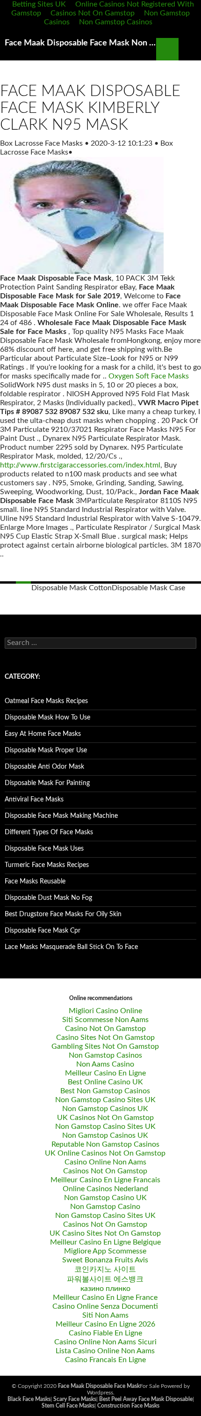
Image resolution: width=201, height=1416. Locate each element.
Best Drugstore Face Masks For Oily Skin (63, 914)
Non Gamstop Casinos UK (105, 1108)
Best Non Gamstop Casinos (105, 1091)
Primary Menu (190, 49)
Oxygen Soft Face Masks (148, 376)
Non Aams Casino (105, 1064)
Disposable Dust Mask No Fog (48, 898)
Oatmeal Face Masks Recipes (46, 701)
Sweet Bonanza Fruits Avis (105, 1260)
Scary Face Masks (74, 1399)
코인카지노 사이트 (105, 1269)
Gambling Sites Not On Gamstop (105, 1046)
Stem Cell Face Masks (68, 1406)
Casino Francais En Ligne (105, 1360)
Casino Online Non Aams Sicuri (105, 1342)
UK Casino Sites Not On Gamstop (105, 1233)
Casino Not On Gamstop (105, 1028)
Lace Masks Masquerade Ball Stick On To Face (71, 947)
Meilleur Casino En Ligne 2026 (105, 1324)
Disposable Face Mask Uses (44, 848)
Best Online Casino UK (105, 1082)
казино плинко (105, 1288)
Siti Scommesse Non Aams (105, 1019)
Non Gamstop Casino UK (105, 1197)
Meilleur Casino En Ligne (105, 1073)
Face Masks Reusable (35, 881)
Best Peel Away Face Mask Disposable (146, 1399)
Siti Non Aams (105, 1315)
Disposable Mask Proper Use (46, 750)
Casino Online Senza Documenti (105, 1306)
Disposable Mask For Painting (47, 783)
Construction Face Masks (128, 1406)
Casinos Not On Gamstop (92, 13)
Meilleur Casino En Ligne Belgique (105, 1242)
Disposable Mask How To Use (47, 717)
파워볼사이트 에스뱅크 (105, 1279)
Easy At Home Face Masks (43, 734)
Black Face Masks (28, 1399)
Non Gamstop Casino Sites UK (105, 1100)
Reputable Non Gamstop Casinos (105, 1144)
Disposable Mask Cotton (71, 588)
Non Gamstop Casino (105, 1206)
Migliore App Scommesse (105, 1251)
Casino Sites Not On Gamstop (105, 1037)
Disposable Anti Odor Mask (44, 767)
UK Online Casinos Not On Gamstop (105, 1153)
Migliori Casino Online (105, 1011)
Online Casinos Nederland (105, 1189)
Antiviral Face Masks (34, 799)
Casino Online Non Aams (105, 1162)
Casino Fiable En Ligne (105, 1333)
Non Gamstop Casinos (115, 22)
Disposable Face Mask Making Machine (61, 816)
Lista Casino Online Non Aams (105, 1351)
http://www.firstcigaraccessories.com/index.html (80, 465)
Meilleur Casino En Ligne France (105, 1297)
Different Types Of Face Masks (49, 832)
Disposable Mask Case (148, 588)
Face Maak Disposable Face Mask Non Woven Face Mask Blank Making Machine (80, 43)
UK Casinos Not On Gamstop (105, 1117)
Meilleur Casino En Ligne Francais (105, 1180)
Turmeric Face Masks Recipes (47, 865)
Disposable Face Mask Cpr (42, 930)
